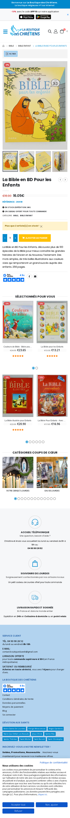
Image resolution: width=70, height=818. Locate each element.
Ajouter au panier (36, 238)
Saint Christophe (55, 739)
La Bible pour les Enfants (52, 347)
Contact (6, 695)
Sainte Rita (50, 734)
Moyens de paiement (12, 706)
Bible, (16, 215)
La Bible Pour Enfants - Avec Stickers (52, 420)
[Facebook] (29, 276)
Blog (4, 710)
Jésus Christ (37, 734)
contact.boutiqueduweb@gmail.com (20, 651)
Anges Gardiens (56, 728)
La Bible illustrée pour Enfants (18, 420)
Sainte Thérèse (10, 739)
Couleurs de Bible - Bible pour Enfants (18, 347)
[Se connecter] (56, 31)
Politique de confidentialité (54, 762)
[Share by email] (35, 276)
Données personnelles (13, 703)
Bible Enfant (24, 45)
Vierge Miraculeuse (36, 728)
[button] (50, 32)
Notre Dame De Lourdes (14, 728)
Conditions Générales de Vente (18, 699)
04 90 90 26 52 (15, 641)
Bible (11, 45)
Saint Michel (25, 739)
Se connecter (9, 714)
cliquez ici (42, 794)
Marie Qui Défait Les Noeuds (16, 734)
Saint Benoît (39, 739)
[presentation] (7, 105)
